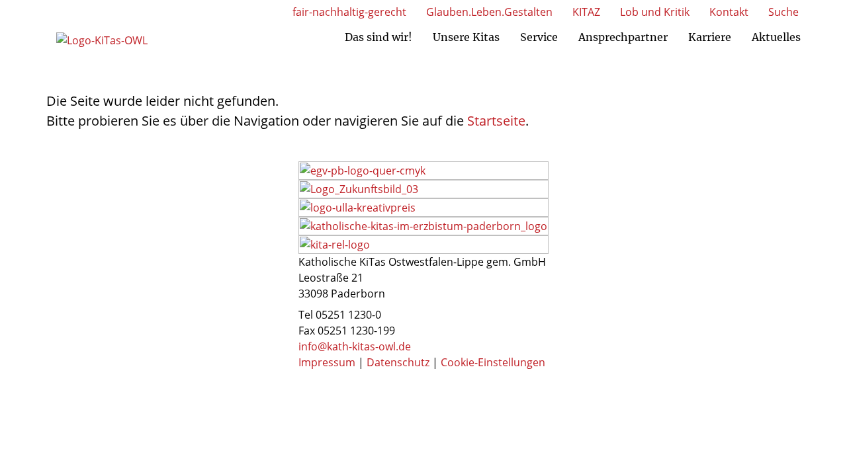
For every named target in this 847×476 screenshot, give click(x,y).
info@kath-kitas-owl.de (354, 346)
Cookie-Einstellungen (493, 362)
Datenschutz (398, 362)
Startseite (496, 121)
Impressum (326, 362)
